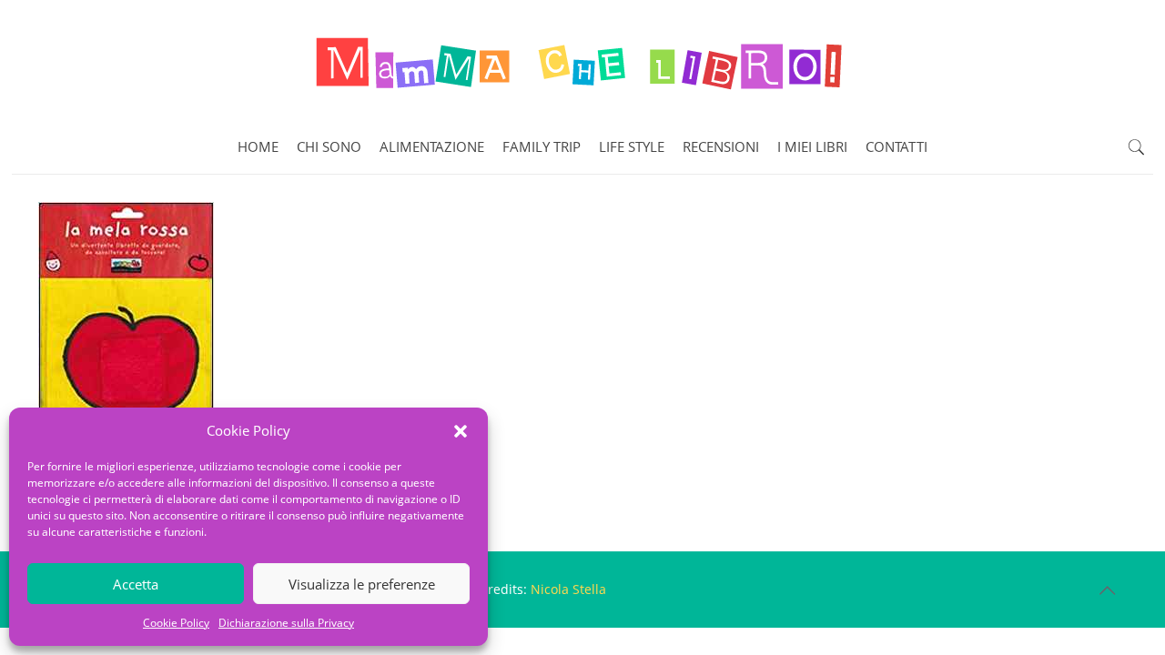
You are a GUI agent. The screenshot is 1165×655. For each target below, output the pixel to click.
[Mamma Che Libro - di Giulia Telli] (582, 60)
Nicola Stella (568, 589)
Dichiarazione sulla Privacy (286, 622)
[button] (460, 431)
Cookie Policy (176, 622)
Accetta (135, 584)
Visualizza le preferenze (362, 584)
